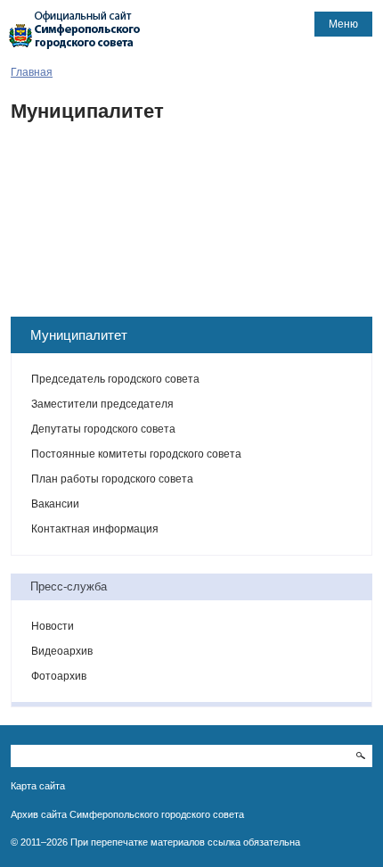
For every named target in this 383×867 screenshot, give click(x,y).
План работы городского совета (112, 479)
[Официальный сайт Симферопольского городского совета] (75, 30)
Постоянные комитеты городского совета (136, 454)
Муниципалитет (78, 335)
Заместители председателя (102, 404)
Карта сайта (38, 785)
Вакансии (55, 504)
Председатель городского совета (115, 379)
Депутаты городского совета (103, 429)
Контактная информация (95, 529)
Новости (52, 626)
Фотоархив (58, 676)
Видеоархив (62, 651)
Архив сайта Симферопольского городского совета (127, 814)
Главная (32, 72)
